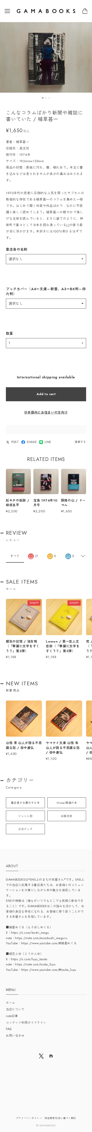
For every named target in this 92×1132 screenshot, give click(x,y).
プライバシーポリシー (29, 1118)
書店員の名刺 (16, 249)
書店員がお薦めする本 (25, 803)
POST (15, 442)
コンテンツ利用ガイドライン (26, 1022)
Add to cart (46, 394)
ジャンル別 (25, 816)
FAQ (9, 1029)
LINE (48, 442)
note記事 (12, 1016)
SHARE (32, 442)
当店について (15, 1009)
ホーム (10, 1003)
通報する (80, 442)
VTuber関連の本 (66, 803)
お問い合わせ (15, 1035)
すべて (15, 556)
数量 (9, 333)
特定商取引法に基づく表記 (60, 1118)
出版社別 (66, 816)
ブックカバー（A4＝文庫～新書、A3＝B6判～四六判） (46, 291)
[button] (42, 98)
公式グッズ (25, 829)
